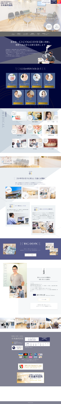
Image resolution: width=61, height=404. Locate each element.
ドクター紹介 (44, 299)
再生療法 (35, 149)
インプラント (19, 121)
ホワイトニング (35, 135)
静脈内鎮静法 (35, 121)
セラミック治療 (50, 121)
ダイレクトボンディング (19, 148)
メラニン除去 (51, 149)
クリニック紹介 (30, 254)
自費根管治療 (51, 135)
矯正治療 (19, 135)
